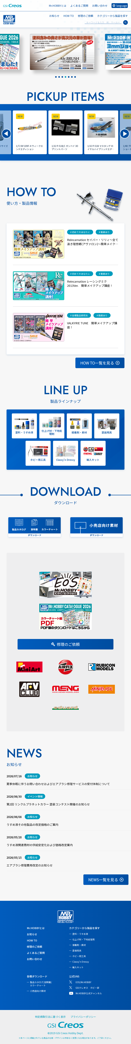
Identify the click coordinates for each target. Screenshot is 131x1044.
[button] (6, 133)
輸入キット (78, 967)
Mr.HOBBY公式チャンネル (89, 993)
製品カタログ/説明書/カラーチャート (41, 984)
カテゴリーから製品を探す (84, 928)
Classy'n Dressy (80, 961)
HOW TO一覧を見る (97, 363)
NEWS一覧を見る (103, 879)
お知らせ (54, 15)
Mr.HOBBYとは (57, 5)
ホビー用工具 (79, 956)
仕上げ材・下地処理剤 (83, 939)
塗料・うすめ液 (80, 933)
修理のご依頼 (85, 15)
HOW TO (68, 15)
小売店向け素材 (38, 990)
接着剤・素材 (79, 945)
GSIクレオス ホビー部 (87, 987)
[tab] (56, 77)
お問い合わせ (100, 5)
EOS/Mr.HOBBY (83, 982)
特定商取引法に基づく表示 (50, 1017)
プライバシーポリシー (83, 1017)
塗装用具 (76, 950)
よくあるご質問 (79, 5)
